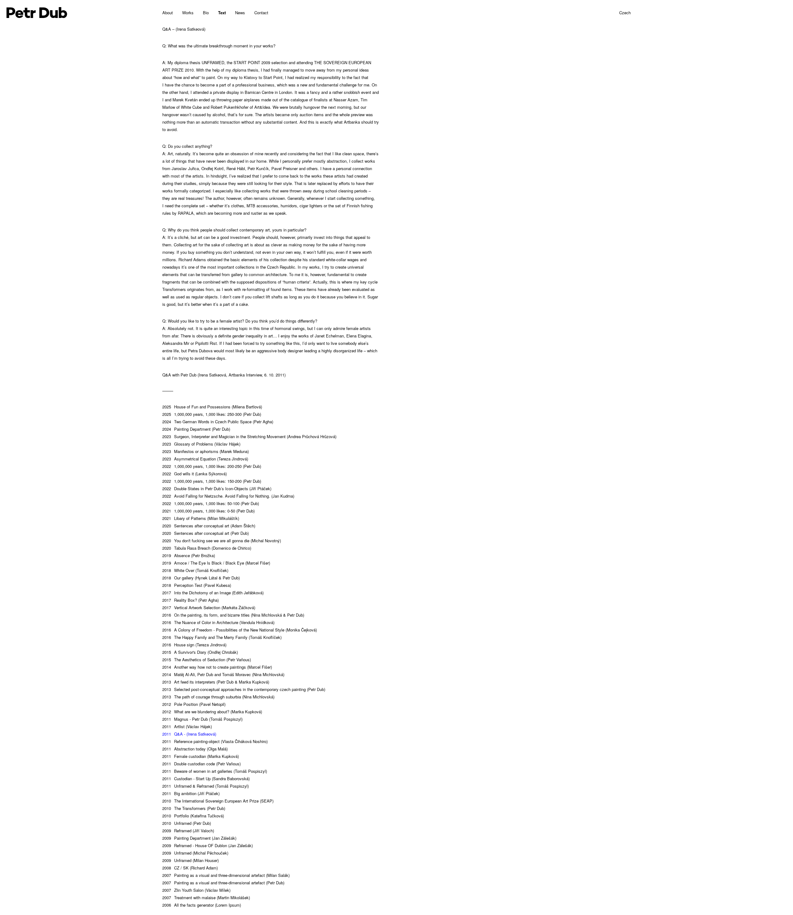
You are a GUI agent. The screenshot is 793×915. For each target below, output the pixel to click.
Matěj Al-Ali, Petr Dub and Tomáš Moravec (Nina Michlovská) (223, 674)
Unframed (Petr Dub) (186, 823)
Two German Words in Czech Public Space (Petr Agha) (217, 422)
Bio (206, 12)
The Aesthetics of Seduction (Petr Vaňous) (206, 659)
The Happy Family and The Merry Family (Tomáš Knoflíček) (222, 637)
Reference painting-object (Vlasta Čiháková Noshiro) (215, 741)
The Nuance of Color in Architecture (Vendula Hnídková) (218, 622)
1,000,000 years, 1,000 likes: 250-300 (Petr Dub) (211, 414)
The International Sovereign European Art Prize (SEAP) (218, 801)
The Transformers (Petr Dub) (193, 808)
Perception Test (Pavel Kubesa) (196, 585)
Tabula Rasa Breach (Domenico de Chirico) (206, 548)
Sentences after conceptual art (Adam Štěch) (208, 526)
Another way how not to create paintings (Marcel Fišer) (217, 667)
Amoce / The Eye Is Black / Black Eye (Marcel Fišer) (216, 563)
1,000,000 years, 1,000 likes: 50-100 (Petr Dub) (210, 503)
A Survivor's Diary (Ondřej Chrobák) (200, 652)
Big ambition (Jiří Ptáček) (191, 793)
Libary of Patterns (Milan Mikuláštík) (200, 518)
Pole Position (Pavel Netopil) (194, 704)
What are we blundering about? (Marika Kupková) (212, 712)
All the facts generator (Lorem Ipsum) (201, 905)
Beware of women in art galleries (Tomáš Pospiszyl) (214, 771)
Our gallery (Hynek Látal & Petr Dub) (201, 578)
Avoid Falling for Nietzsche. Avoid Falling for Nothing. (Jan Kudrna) (228, 496)
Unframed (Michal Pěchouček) (195, 853)
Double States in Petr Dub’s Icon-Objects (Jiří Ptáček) (216, 488)
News (240, 12)
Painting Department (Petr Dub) (196, 429)
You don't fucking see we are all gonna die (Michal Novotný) (221, 540)
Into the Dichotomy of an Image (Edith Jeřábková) (213, 593)
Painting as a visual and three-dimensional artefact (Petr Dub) (223, 883)
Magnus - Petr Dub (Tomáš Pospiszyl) (202, 719)
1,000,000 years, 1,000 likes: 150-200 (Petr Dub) (211, 481)
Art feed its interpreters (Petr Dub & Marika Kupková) (215, 682)
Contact (261, 12)
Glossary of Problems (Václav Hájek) (201, 444)
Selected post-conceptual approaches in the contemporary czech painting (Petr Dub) (243, 689)
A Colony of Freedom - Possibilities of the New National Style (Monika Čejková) (239, 630)
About (167, 12)
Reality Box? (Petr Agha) (190, 600)
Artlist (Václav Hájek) (187, 726)
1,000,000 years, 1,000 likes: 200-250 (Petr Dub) (211, 466)
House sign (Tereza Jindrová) (194, 645)
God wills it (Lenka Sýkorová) (194, 474)
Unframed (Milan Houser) (190, 860)
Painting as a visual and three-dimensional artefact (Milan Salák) (226, 875)
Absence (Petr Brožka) (188, 555)
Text (222, 12)
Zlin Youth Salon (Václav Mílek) (196, 890)
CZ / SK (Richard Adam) (190, 868)
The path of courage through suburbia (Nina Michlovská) (218, 697)
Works (188, 12)
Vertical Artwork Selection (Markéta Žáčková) (208, 607)
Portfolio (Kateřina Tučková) (193, 816)
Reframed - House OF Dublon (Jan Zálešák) (207, 845)
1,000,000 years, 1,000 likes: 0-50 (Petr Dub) (208, 511)
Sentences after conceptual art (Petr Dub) (205, 533)
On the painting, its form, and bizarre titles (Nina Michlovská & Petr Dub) (233, 615)
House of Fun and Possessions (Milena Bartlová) (212, 407)
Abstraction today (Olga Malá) (195, 749)
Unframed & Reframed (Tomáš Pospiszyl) (205, 786)
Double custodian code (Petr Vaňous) (201, 764)
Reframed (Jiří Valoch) (188, 831)
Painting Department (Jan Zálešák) (199, 838)
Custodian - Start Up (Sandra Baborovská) (206, 778)
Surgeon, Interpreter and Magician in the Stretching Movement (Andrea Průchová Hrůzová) (249, 436)
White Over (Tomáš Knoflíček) (195, 570)
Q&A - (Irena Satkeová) (189, 734)
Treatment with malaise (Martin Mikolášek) (206, 897)
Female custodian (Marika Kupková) (200, 756)
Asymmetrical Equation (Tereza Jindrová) (205, 459)
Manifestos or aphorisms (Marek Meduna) (205, 451)
